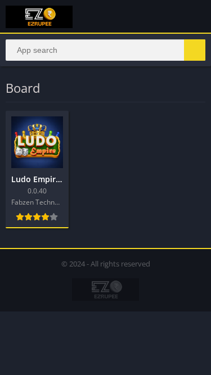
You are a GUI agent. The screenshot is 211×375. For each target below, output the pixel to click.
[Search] (194, 50)
